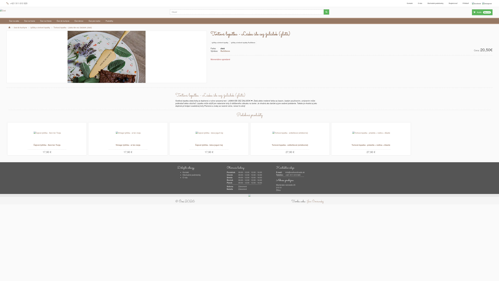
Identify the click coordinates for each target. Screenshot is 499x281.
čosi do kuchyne (63, 21)
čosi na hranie (29, 21)
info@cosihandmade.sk (295, 172)
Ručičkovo (225, 51)
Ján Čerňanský (315, 201)
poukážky (109, 21)
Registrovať (453, 3)
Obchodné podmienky (435, 3)
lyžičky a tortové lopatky (220, 42)
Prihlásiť (466, 3)
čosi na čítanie (45, 21)
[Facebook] (476, 3)
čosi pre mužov (94, 21)
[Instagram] (487, 3)
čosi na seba (14, 21)
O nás (420, 3)
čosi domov (78, 21)
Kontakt (410, 3)
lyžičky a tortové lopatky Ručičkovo (243, 42)
